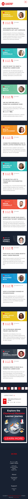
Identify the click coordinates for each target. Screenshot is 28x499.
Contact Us (14, 488)
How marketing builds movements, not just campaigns (14, 29)
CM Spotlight (16, 22)
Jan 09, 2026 (7, 96)
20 (22, 388)
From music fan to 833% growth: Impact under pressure (14, 254)
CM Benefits (14, 465)
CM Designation (14, 477)
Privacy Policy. (16, 497)
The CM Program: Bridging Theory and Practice (12, 330)
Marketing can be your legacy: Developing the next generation (14, 218)
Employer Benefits (14, 467)
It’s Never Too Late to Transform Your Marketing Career (12, 181)
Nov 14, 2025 (7, 323)
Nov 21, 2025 (7, 285)
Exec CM (21, 285)
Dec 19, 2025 (7, 137)
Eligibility (14, 468)
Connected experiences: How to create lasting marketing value (14, 144)
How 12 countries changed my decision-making (13, 292)
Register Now (14, 469)
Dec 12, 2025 (7, 173)
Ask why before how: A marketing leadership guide (13, 103)
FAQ (14, 490)
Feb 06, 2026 (7, 22)
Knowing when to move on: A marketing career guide (13, 368)
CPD (14, 479)
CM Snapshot (16, 173)
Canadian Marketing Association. (14, 495)
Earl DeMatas (8, 23)
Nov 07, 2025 (7, 361)
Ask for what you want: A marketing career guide (12, 67)
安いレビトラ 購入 (8, 111)
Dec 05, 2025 (7, 211)
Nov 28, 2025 (7, 247)
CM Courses (14, 478)
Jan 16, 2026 (7, 60)
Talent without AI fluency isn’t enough (14, 399)
